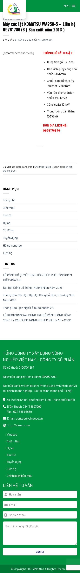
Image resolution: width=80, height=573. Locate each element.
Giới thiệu (9, 207)
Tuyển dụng (10, 238)
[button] (66, 6)
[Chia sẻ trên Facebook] (29, 153)
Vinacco (12, 434)
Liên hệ (7, 253)
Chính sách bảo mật (19, 475)
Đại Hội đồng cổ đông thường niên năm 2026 (33, 287)
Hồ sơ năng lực (12, 245)
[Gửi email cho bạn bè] (43, 153)
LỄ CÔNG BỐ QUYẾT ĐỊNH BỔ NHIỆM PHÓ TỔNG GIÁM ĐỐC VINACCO (37, 277)
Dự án (6, 223)
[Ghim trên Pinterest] (50, 153)
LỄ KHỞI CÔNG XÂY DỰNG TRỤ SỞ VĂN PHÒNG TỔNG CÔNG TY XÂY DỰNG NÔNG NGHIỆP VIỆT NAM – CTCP (37, 317)
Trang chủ (9, 200)
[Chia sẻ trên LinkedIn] (57, 153)
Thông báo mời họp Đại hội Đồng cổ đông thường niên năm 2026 (39, 297)
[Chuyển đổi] (75, 207)
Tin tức (7, 215)
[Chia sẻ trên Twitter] (36, 153)
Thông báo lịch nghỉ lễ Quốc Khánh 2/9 (28, 307)
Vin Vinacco (44, 39)
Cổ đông (8, 230)
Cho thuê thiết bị (43, 166)
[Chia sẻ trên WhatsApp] (22, 153)
